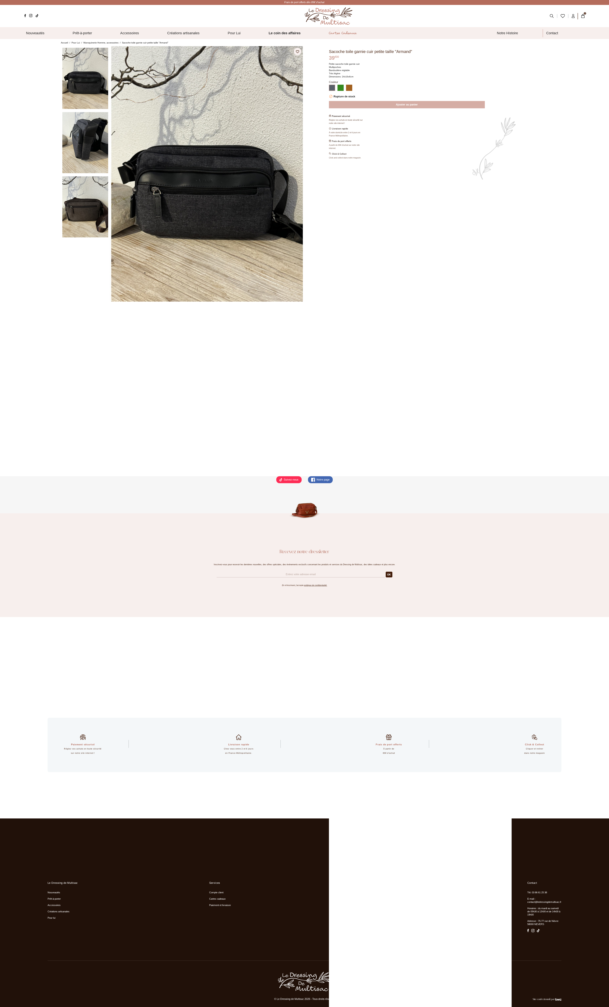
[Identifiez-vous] (573, 16)
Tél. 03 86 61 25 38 (537, 892)
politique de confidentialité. (315, 585)
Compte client (216, 892)
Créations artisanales (58, 911)
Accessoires (54, 905)
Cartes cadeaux (217, 898)
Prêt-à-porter (54, 898)
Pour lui (51, 917)
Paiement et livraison (220, 905)
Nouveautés (54, 892)
